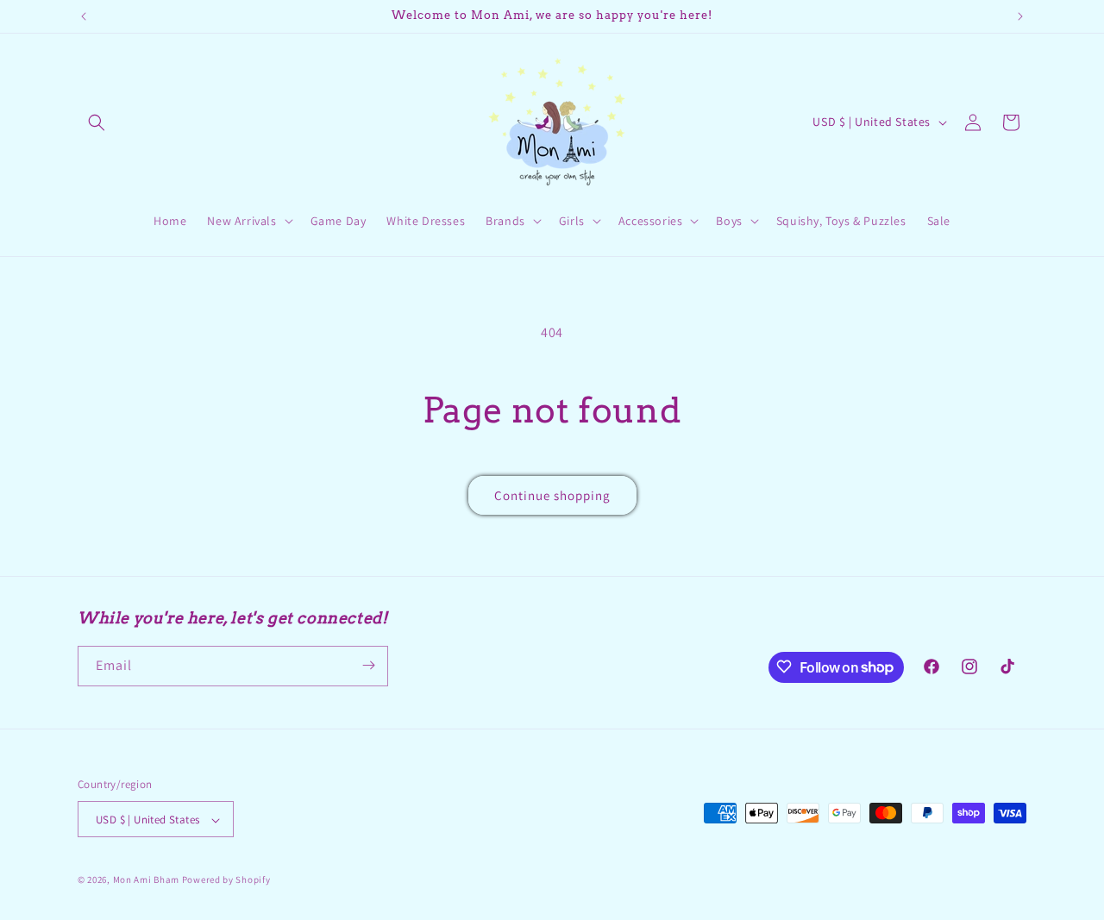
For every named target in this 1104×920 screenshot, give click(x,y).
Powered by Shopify (226, 880)
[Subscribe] (368, 665)
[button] (97, 122)
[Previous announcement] (84, 16)
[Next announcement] (1020, 16)
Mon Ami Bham (147, 880)
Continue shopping (552, 495)
